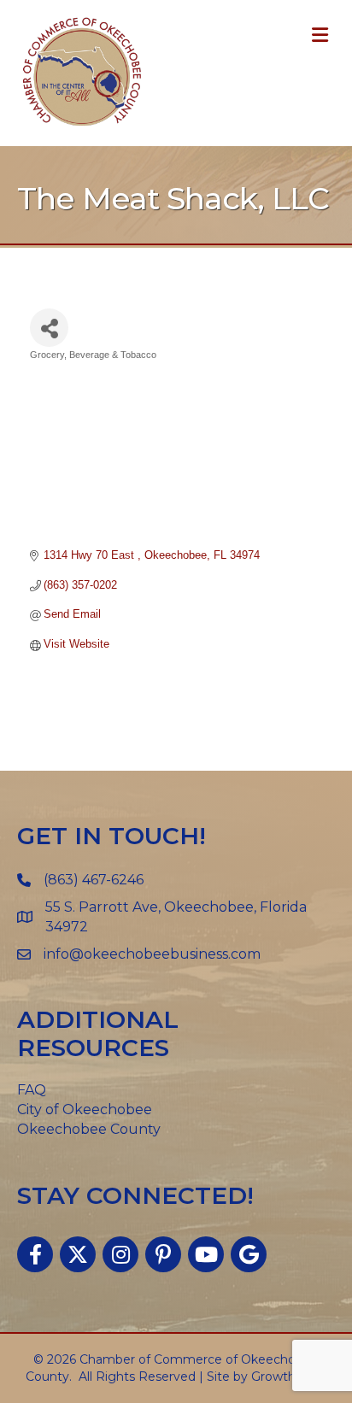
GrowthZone (289, 1376)
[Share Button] (49, 327)
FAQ (31, 1090)
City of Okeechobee (84, 1109)
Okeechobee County (89, 1129)
